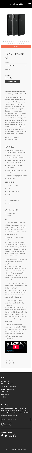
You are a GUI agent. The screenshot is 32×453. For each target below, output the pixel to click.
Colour (7, 62)
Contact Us (5, 394)
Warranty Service (7, 384)
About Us (4, 392)
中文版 (3, 397)
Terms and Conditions (8, 386)
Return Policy (5, 381)
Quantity (7, 69)
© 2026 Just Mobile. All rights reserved (16, 449)
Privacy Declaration (7, 389)
